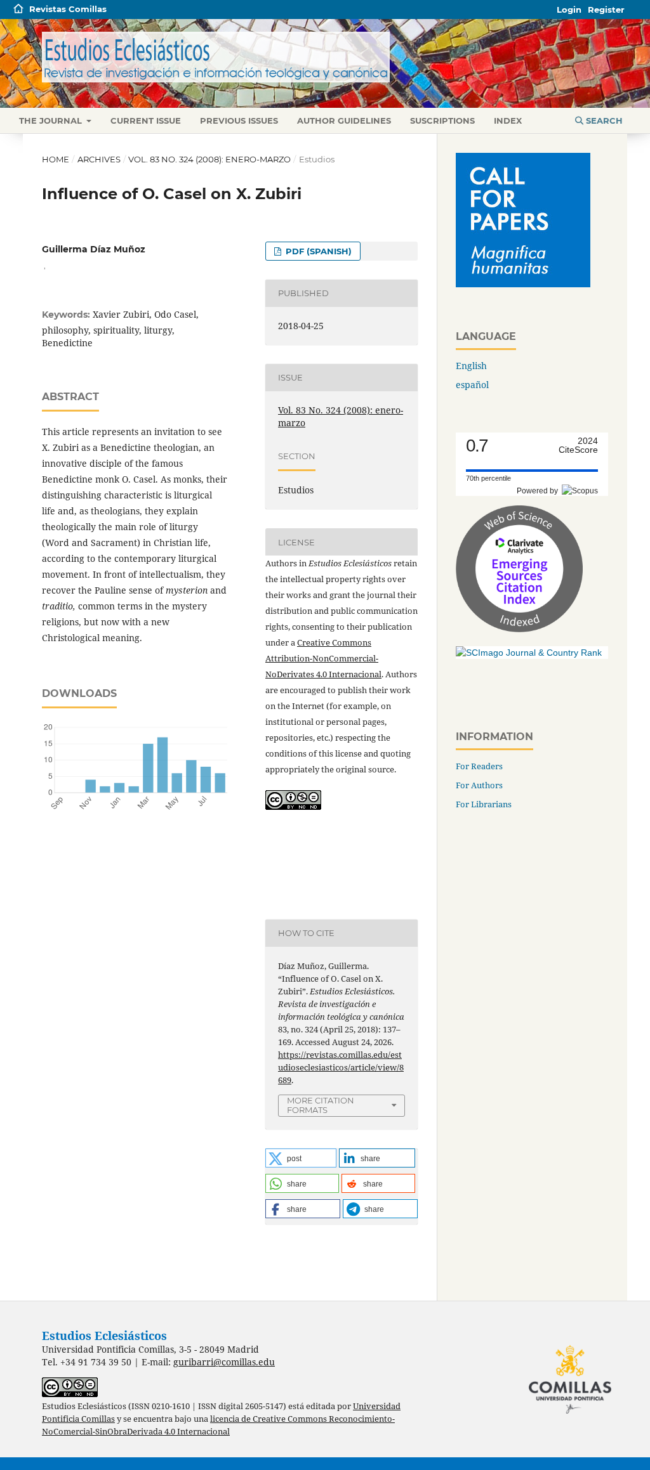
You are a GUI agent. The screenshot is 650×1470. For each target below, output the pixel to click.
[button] (300, 1158)
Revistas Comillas (68, 9)
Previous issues (239, 120)
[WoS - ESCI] (519, 629)
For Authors (479, 785)
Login (569, 9)
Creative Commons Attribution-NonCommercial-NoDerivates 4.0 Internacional (323, 658)
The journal (51, 120)
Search (603, 120)
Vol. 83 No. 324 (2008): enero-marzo (209, 159)
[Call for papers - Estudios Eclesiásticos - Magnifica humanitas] (523, 284)
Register (606, 9)
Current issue (145, 120)
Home (55, 159)
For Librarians (484, 804)
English (471, 366)
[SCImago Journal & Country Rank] (529, 652)
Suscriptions (442, 120)
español (472, 385)
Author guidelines (344, 120)
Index (508, 120)
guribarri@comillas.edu (224, 1362)
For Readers (479, 766)
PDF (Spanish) (317, 251)
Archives (99, 159)
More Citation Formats (320, 1105)
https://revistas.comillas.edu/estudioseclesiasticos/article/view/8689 (341, 1067)
